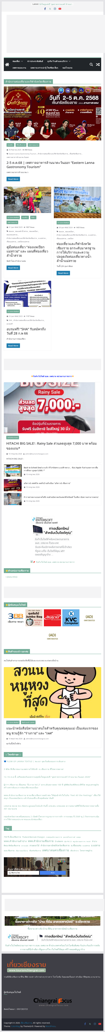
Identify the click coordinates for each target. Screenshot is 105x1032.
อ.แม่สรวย (42, 238)
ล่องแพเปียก (33, 231)
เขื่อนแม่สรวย (11, 241)
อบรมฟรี (10, 324)
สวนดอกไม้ (34, 845)
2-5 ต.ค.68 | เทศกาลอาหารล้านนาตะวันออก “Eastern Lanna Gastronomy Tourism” (50, 164)
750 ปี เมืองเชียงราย (12, 837)
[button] (21, 61)
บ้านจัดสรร (59, 841)
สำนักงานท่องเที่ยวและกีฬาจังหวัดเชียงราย (53, 154)
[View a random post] (98, 64)
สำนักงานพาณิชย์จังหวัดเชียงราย (55, 845)
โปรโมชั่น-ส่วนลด (12, 437)
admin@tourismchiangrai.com (36, 454)
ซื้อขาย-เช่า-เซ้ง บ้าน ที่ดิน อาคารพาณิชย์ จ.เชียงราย (52, 928)
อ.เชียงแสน (76, 845)
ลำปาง (94, 841)
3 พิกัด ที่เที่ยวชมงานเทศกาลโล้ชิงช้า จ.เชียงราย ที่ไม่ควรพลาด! (34, 769)
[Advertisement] (56, 34)
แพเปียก (70, 238)
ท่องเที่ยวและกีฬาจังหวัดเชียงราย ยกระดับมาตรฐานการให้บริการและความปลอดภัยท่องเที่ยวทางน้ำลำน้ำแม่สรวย (76, 252)
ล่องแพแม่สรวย (12, 235)
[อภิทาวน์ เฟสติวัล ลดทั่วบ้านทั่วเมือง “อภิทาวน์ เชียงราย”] (13, 485)
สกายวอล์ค (24, 846)
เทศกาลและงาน (19, 67)
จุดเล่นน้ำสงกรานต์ (69, 837)
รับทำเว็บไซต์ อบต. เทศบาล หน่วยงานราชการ (55, 562)
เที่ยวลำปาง (74, 850)
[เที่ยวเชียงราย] (7, 64)
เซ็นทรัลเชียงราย (75, 154)
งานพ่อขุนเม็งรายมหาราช (54, 837)
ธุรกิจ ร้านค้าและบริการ (57, 61)
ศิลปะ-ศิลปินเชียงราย (12, 845)
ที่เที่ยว (33, 217)
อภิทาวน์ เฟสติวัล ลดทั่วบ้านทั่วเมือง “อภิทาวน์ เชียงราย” (47, 483)
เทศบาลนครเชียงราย (55, 850)
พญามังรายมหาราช (79, 841)
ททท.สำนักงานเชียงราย (41, 841)
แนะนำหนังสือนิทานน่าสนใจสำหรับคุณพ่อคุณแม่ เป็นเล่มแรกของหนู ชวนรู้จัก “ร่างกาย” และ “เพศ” (52, 730)
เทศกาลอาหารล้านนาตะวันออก (18, 157)
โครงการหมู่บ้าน (86, 850)
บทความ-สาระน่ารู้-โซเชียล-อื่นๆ (44, 67)
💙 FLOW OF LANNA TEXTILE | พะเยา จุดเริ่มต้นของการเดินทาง (34, 761)
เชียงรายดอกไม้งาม (22, 851)
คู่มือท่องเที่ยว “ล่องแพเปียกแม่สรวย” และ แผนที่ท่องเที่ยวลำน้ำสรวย (27, 251)
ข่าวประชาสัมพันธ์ (35, 61)
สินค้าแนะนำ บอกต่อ (28, 722)
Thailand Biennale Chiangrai (33, 837)
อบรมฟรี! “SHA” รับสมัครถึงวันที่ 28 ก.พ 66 (26, 331)
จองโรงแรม (67, 67)
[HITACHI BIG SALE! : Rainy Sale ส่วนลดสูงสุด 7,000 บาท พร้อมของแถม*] (52, 407)
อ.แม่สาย (95, 845)
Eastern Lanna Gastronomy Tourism (22, 154)
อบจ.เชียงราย (9, 850)
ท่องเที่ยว (16, 61)
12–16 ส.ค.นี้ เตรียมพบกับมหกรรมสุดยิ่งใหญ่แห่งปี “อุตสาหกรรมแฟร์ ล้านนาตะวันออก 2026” (47, 777)
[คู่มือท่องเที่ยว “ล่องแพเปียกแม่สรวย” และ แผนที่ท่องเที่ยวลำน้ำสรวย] (27, 200)
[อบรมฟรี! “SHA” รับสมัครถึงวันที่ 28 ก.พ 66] (27, 294)
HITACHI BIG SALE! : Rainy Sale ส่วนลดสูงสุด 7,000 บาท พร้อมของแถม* (51, 445)
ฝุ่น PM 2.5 (68, 841)
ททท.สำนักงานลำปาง (15, 841)
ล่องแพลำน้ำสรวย (21, 231)
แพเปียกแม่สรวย (23, 241)
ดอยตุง (78, 837)
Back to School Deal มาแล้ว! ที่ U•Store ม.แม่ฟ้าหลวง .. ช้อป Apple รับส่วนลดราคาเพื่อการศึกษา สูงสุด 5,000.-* (61, 469)
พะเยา (89, 841)
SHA (10, 320)
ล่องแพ (11, 231)
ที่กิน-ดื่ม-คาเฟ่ (21, 145)
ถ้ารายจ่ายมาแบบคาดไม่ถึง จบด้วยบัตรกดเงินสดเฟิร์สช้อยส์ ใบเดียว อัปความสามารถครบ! (61, 497)
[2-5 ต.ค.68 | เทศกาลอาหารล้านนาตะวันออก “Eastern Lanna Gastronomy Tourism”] (52, 113)
